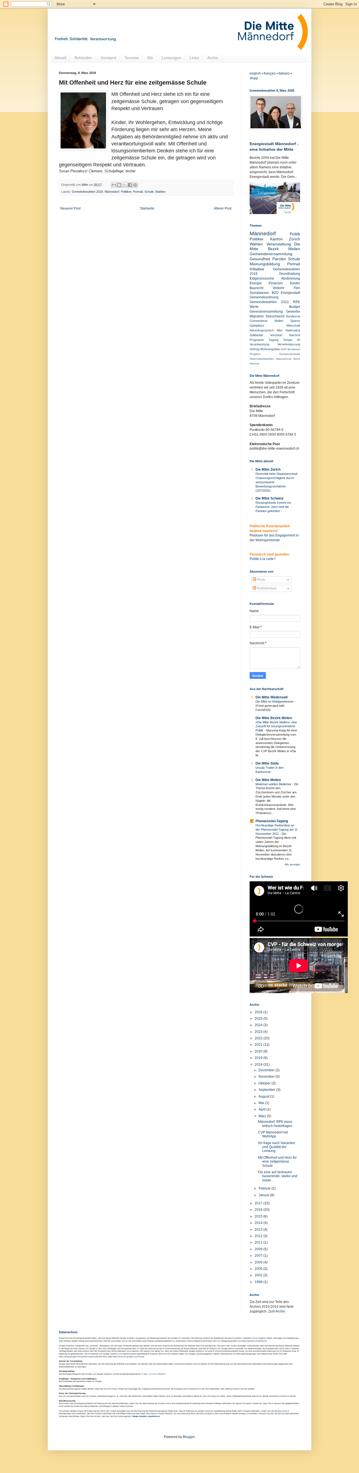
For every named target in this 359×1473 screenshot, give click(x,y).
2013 (259, 1230)
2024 (259, 1025)
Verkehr (278, 288)
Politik (295, 234)
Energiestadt (290, 293)
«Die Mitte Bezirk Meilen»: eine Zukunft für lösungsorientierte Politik (276, 726)
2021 (259, 1045)
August (264, 1096)
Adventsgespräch (262, 330)
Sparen (295, 320)
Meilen (279, 320)
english (255, 73)
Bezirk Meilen (284, 249)
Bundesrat (293, 316)
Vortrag (254, 349)
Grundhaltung (289, 274)
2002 (259, 1275)
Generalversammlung (266, 311)
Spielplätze (257, 325)
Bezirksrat (293, 349)
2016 (259, 1210)
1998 (259, 1282)
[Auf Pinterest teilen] (135, 185)
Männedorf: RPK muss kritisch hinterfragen (275, 1124)
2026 (259, 1012)
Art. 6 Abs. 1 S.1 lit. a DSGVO (151, 1374)
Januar (264, 1195)
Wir (150, 57)
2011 (259, 1242)
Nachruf (294, 335)
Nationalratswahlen (262, 358)
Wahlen (160, 191)
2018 (259, 1065)
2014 (259, 1223)
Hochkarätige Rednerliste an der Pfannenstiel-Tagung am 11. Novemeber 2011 (277, 829)
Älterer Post (222, 208)
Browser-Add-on (282, 1411)
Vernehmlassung (288, 344)
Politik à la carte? (263, 559)
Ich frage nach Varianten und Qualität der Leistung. (276, 1147)
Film (297, 288)
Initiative (257, 269)
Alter (280, 330)
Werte (254, 307)
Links (194, 57)
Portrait (138, 191)
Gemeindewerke (289, 354)
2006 (259, 1262)
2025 (259, 1019)
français (270, 73)
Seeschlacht (275, 316)
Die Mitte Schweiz (270, 498)
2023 (259, 1032)
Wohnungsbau (270, 349)
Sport (296, 358)
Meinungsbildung (265, 264)
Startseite (147, 208)
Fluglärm (255, 354)
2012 (259, 1236)
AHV (284, 349)
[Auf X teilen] (124, 185)
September (267, 1090)
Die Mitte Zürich (268, 469)
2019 (259, 1058)
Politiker (126, 191)
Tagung (273, 339)
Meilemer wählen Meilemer (274, 784)
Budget (294, 307)
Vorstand (108, 57)
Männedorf (112, 191)
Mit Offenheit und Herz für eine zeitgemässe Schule (277, 1162)
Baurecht (256, 288)
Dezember (267, 1070)
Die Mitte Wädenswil (271, 697)
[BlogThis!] (119, 185)
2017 (259, 1203)
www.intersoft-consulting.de (253, 1341)
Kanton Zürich (285, 239)
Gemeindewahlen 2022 (269, 302)
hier (245, 1389)
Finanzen (276, 283)
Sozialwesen (259, 293)
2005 (259, 1269)
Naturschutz (283, 358)
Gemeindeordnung (264, 297)
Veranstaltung (278, 244)
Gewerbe (293, 311)
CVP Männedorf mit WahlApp (273, 1134)
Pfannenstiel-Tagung (272, 821)
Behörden (83, 57)
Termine (132, 57)
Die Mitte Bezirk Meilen (274, 718)
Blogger (189, 1437)
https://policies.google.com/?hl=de (128, 1357)
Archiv (212, 57)
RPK (296, 302)
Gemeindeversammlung (271, 254)
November (267, 1077)
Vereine (254, 363)
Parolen (279, 259)
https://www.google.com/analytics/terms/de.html (80, 1357)
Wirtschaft (293, 325)
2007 (259, 1256)
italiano (284, 73)
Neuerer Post (70, 208)
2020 (259, 1051)
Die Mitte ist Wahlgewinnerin (275, 701)
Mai (262, 1103)
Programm (257, 339)
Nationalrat (293, 330)
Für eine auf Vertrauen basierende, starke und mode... (277, 1176)
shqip (254, 78)
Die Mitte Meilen (268, 780)
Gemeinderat (258, 320)
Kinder (295, 283)
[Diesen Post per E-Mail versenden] (114, 185)
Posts (260, 580)
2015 (259, 1216)
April (262, 1109)
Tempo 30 (291, 339)
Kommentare (266, 588)
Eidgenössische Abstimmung (275, 278)
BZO (275, 293)
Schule (149, 191)
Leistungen (171, 57)
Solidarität (256, 335)
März (263, 1116)
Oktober (265, 1083)
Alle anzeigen (292, 864)
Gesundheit (260, 259)
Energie (256, 283)
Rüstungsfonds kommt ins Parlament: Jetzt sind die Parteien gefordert (273, 507)
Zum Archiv (276, 1311)
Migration (257, 316)
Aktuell (60, 57)
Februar (265, 1188)
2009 (259, 1249)
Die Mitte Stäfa (267, 763)
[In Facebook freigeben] (130, 185)
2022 (259, 1038)
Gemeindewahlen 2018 (87, 191)
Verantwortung (259, 344)
